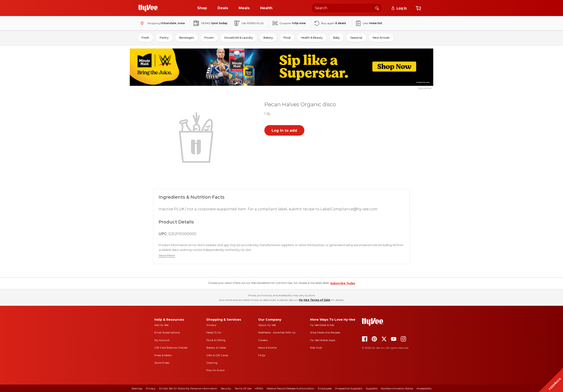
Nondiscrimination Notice (397, 388)
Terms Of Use (243, 388)
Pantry (164, 37)
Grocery (211, 325)
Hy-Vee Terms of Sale (314, 300)
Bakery (268, 37)
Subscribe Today (342, 283)
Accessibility (424, 388)
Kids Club (316, 347)
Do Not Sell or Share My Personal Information (188, 388)
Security (226, 388)
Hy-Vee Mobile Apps (322, 340)
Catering (212, 362)
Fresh (145, 37)
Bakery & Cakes (216, 347)
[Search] (377, 8)
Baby (336, 37)
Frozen (209, 37)
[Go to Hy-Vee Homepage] (148, 8)
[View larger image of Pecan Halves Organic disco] (197, 136)
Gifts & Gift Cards (217, 355)
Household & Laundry (238, 37)
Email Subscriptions (167, 332)
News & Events (267, 347)
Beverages (186, 37)
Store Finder (162, 362)
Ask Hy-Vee (161, 325)
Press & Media (163, 355)
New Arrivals (381, 37)
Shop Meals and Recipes (325, 332)
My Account (162, 340)
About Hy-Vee (267, 325)
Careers (263, 340)
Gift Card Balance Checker (171, 347)
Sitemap (137, 388)
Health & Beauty (312, 37)
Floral (287, 37)
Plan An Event (215, 370)
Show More (167, 255)
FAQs (261, 355)
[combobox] (346, 8)
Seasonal (356, 37)
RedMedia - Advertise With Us (276, 332)
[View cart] (418, 8)
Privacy (150, 388)
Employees (325, 388)
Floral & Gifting (215, 340)
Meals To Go (213, 332)
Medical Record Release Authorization (290, 388)
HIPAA (259, 388)
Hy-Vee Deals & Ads (322, 325)
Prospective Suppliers (348, 388)
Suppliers (371, 388)
